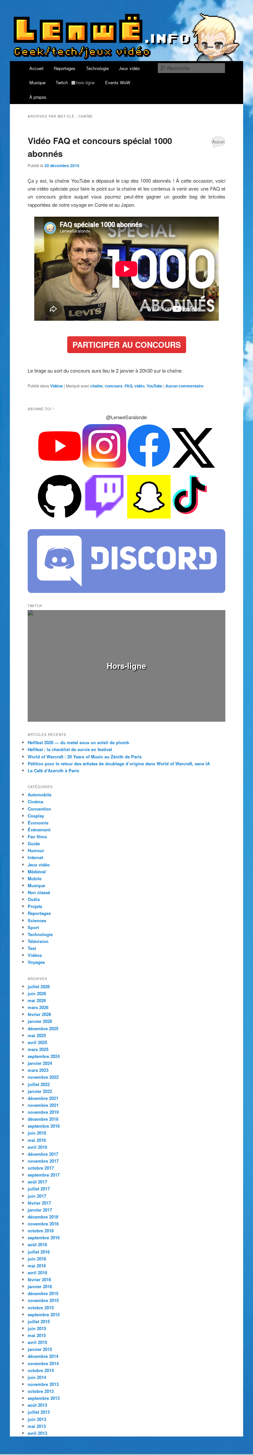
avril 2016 (37, 1272)
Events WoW (117, 82)
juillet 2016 (39, 1252)
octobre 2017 (41, 1168)
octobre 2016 (41, 1230)
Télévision (38, 941)
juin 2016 (37, 1258)
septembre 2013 (44, 1398)
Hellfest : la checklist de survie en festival (70, 749)
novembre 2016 (43, 1223)
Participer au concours (126, 344)
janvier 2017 (40, 1210)
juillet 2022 (39, 1084)
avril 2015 (37, 1342)
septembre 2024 (44, 1056)
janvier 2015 (40, 1349)
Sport (33, 927)
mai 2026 (37, 1000)
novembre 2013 (43, 1384)
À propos (37, 97)
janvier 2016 (40, 1286)
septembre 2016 (44, 1237)
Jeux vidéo (129, 68)
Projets (35, 906)
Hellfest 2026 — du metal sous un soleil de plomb (78, 742)
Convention (39, 809)
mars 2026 (38, 1007)
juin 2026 (37, 993)
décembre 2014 (43, 1356)
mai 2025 (37, 1035)
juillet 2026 (39, 986)
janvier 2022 (40, 1091)
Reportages (64, 68)
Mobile (35, 878)
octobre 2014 (41, 1370)
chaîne (96, 386)
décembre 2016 (43, 1217)
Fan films (37, 836)
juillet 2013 (39, 1412)
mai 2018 (37, 1140)
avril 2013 (37, 1433)
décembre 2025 (43, 1028)
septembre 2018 (44, 1126)
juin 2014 (37, 1377)
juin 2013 (37, 1419)
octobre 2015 (41, 1307)
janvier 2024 (40, 1063)
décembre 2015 (43, 1293)
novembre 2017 (43, 1161)
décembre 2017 (43, 1154)
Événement (39, 829)
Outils (34, 899)
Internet (35, 857)
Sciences (37, 920)
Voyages (36, 962)
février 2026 (39, 1014)
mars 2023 (38, 1070)
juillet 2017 (39, 1188)
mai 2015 (37, 1335)
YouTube (154, 386)
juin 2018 (37, 1133)
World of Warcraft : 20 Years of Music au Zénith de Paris (85, 756)
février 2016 (39, 1279)
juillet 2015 (39, 1321)
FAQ (128, 386)
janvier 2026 (40, 1021)
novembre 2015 (43, 1300)
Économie (38, 822)
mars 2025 (38, 1049)
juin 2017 (37, 1196)
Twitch (75, 82)
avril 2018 (37, 1147)
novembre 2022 (43, 1077)
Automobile (39, 794)
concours (114, 386)
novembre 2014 (43, 1363)
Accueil (36, 68)
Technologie (97, 68)
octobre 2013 (41, 1391)
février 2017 (39, 1203)
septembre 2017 (44, 1175)
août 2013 (37, 1405)
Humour (36, 850)
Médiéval (37, 871)
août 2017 (37, 1182)
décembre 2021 (43, 1098)
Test (32, 948)
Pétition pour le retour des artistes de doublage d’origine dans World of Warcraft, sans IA (119, 763)
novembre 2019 (43, 1112)
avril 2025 (37, 1042)
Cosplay (36, 816)
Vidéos (56, 386)
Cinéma (35, 801)
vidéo (139, 386)
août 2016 (37, 1244)
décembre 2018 (43, 1119)
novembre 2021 (43, 1105)
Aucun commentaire (218, 143)
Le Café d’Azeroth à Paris (53, 770)
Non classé (39, 892)
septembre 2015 (44, 1314)
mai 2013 (37, 1426)
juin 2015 (37, 1328)
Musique (37, 82)
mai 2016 (37, 1265)
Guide (34, 843)
